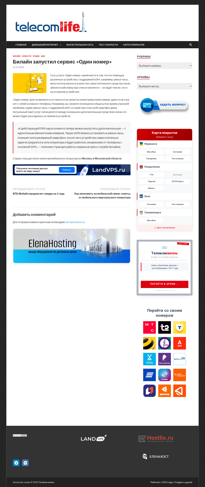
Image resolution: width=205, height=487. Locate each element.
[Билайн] (149, 343)
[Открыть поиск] (190, 44)
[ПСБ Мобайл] (149, 391)
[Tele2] (164, 327)
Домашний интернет (45, 44)
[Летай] (179, 391)
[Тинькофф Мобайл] (179, 327)
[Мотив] (164, 391)
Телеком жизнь (46, 482)
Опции (36, 56)
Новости (26, 56)
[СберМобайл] (179, 375)
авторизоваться (75, 222)
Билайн (16, 56)
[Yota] (149, 359)
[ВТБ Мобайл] (149, 375)
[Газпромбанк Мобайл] (164, 375)
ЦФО (43, 56)
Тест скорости (108, 44)
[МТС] (149, 327)
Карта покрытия (133, 44)
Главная (21, 44)
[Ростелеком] (164, 359)
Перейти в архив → (164, 284)
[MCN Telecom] (179, 359)
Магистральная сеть (79, 44)
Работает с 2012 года (162, 482)
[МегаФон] (164, 343)
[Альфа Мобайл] (179, 343)
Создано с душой (183, 482)
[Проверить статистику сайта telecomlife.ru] (20, 435)
